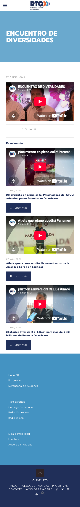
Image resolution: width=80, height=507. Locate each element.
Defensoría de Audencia (23, 386)
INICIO (13, 486)
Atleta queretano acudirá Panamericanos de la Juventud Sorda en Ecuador (37, 265)
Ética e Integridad (19, 434)
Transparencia (16, 402)
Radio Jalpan (16, 418)
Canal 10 (13, 375)
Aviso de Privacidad (20, 444)
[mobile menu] (5, 5)
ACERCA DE (28, 486)
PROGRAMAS (60, 486)
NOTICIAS (43, 486)
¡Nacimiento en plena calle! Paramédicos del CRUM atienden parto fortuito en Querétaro (40, 196)
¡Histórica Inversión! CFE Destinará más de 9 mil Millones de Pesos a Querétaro (38, 333)
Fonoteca (14, 439)
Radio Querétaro (18, 412)
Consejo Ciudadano (20, 407)
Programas (14, 380)
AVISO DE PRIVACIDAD (38, 489)
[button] (43, 494)
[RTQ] (40, 5)
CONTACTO (15, 489)
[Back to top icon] (40, 473)
